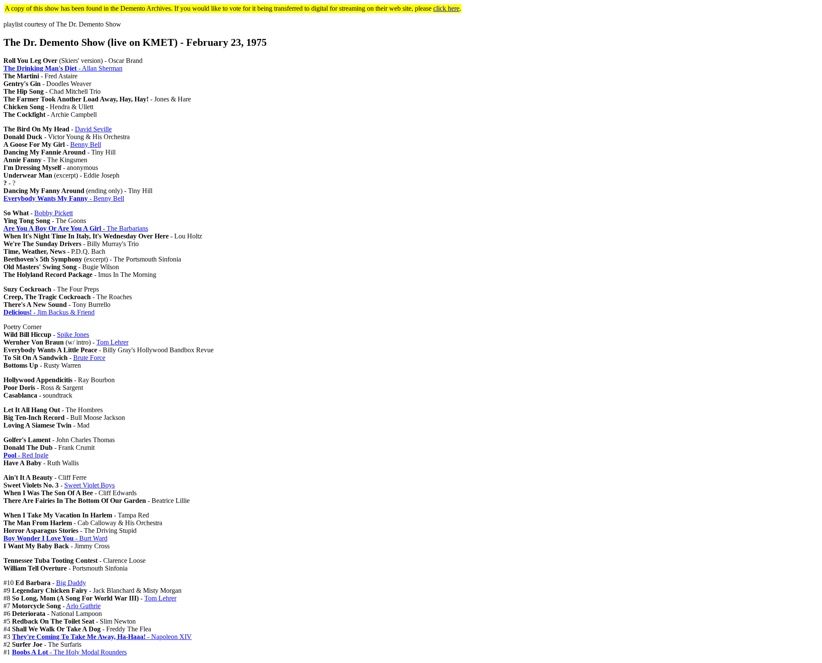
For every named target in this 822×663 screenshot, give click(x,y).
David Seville (93, 129)
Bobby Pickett (53, 213)
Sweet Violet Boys (89, 485)
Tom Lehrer (112, 342)
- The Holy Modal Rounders (69, 652)
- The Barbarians (75, 228)
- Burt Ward (55, 538)
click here (446, 8)
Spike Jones (73, 334)
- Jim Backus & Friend (49, 312)
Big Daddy (71, 582)
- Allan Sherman (62, 68)
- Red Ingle (25, 455)
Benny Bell (85, 144)
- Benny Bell (63, 198)
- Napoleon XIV (102, 636)
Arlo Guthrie (83, 605)
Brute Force (89, 357)
